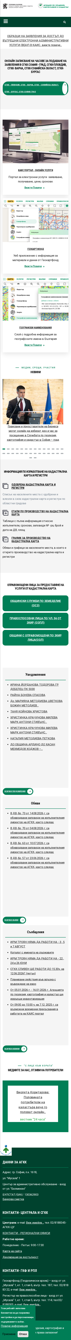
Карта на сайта (12, 1251)
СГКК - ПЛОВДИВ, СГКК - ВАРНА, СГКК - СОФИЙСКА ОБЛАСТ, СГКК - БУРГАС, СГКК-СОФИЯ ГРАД (31, 88)
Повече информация (14, 1326)
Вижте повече (33, 187)
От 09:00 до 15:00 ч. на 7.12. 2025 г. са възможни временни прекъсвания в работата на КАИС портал (34, 1009)
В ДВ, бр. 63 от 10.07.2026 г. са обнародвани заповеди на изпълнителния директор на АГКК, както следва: (37, 848)
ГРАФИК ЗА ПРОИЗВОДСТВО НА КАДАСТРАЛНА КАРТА (31, 539)
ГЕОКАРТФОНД (35, 249)
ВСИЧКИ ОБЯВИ (11, 920)
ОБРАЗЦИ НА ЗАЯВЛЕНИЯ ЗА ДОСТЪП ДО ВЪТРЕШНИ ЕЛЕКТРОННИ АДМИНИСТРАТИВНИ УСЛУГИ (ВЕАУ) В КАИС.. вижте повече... (36, 40)
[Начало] (18, 7)
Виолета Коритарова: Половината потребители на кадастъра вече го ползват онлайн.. (33, 1102)
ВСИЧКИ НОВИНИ (11, 1049)
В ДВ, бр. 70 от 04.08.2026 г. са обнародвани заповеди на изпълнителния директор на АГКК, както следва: (37, 833)
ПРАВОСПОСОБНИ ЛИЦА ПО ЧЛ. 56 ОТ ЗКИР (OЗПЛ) (35, 620)
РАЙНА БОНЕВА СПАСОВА (27, 695)
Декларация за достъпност (20, 1257)
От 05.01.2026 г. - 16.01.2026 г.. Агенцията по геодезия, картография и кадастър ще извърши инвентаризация (37, 994)
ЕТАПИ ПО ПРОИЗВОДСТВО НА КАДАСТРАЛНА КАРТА (40, 513)
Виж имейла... (34, 1222)
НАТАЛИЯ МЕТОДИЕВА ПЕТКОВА (32, 738)
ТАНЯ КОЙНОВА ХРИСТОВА (28, 711)
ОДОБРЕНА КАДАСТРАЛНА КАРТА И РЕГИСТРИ (34, 486)
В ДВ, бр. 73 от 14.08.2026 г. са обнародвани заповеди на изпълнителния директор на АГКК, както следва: (37, 818)
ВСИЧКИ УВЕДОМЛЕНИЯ (15, 791)
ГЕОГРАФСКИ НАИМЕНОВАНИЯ (35, 327)
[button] (3, 449)
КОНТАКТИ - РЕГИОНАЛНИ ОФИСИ (26, 1233)
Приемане (9, 1334)
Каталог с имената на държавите (32, 952)
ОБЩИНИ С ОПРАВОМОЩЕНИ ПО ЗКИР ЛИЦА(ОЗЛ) (35, 638)
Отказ (23, 1334)
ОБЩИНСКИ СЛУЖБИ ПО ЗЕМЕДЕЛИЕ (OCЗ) (35, 603)
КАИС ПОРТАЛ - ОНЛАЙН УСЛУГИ (35, 170)
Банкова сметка (13, 1199)
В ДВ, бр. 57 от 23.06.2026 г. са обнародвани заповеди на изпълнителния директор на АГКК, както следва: (37, 862)
